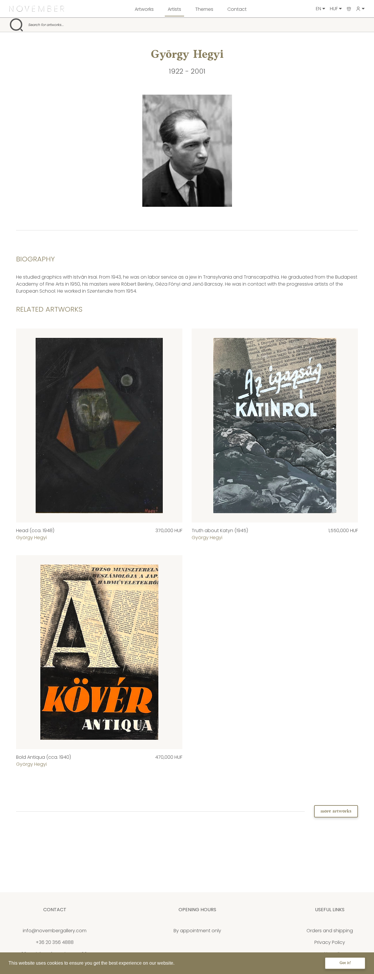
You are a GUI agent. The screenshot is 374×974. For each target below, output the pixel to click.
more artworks (336, 811)
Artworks (144, 9)
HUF (334, 8)
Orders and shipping (330, 930)
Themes (204, 9)
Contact (237, 9)
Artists (174, 9)
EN (319, 8)
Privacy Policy (329, 942)
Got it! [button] (345, 963)
